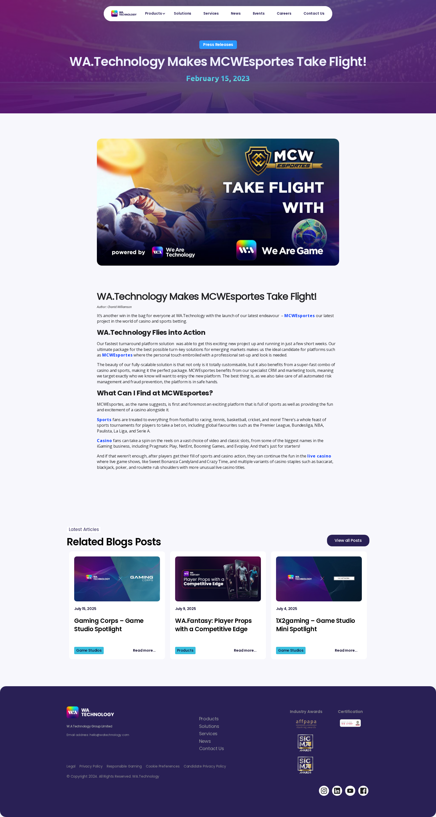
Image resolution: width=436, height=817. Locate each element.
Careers (284, 13)
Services (211, 13)
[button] (153, 13)
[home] (121, 13)
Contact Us (314, 13)
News (235, 13)
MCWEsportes (299, 315)
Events (259, 13)
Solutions (182, 13)
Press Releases (218, 44)
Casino (104, 440)
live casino (319, 456)
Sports (104, 419)
